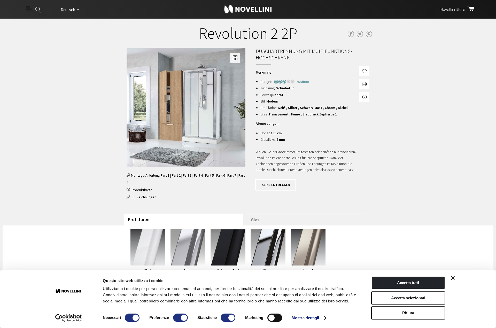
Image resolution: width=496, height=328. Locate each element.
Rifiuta (408, 313)
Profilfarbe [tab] (139, 219)
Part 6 (220, 175)
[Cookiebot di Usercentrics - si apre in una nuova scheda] (68, 318)
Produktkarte (141, 190)
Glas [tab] (255, 220)
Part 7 (231, 175)
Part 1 (165, 175)
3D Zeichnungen (143, 197)
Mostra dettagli (305, 318)
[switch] (180, 318)
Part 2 (176, 175)
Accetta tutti (408, 282)
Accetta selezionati (408, 298)
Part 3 (187, 175)
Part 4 (198, 175)
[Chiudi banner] (453, 278)
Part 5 (209, 175)
